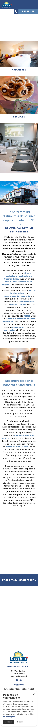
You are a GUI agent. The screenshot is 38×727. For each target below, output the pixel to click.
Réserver (28, 11)
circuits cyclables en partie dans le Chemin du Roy (18, 276)
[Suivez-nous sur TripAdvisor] (20, 680)
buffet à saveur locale (17, 446)
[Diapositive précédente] (7, 563)
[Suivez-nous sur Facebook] (17, 680)
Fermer (20, 722)
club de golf (18, 327)
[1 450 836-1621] (16, 11)
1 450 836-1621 (12, 689)
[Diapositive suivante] (31, 563)
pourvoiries (9, 330)
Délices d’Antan (18, 304)
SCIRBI (27, 316)
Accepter (8, 722)
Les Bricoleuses (26, 301)
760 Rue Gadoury (19, 671)
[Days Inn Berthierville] (7, 4)
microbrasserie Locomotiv (17, 296)
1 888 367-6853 (27, 689)
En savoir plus (9, 717)
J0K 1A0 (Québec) (19, 676)
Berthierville (19, 673)
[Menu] (34, 3)
